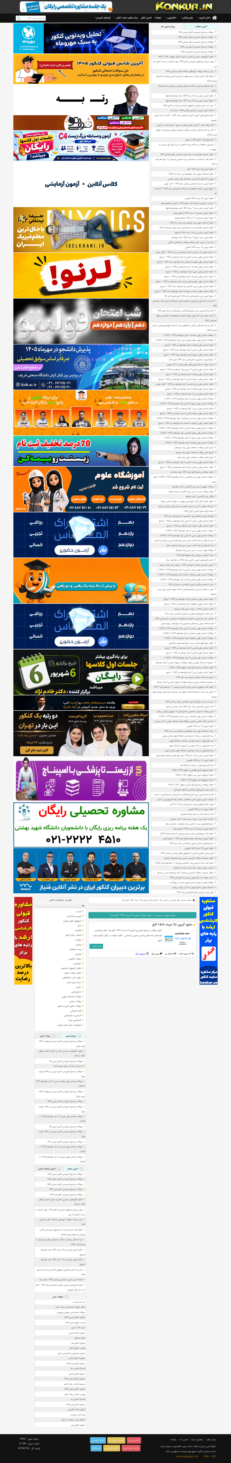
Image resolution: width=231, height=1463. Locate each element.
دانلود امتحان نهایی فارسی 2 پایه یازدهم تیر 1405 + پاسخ (190, 652)
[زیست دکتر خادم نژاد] (81, 146)
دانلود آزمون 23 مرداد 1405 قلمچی (199, 198)
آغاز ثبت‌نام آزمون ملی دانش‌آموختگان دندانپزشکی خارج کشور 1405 (185, 310)
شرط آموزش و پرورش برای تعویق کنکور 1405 (195, 555)
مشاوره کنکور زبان (78, 1425)
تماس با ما (183, 1439)
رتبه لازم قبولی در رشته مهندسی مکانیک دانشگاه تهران (191, 740)
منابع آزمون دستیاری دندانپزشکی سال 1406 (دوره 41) (191, 359)
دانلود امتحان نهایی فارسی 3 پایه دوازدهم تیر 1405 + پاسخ (189, 648)
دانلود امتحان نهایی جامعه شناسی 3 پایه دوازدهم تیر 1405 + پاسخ (186, 379)
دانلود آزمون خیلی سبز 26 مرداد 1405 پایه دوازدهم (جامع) (190, 95)
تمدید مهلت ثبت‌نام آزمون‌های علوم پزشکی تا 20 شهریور (190, 364)
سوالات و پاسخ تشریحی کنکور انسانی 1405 (196, 42)
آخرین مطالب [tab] (201, 26)
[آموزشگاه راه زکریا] (81, 702)
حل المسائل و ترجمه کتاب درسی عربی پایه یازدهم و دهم (190, 545)
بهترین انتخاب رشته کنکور (74, 1394)
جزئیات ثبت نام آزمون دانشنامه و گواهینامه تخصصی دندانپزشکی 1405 (184, 618)
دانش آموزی (204, 17)
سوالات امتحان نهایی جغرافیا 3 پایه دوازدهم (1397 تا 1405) (189, 638)
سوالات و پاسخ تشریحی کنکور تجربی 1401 (65, 1141)
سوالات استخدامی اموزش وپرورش (71, 1312)
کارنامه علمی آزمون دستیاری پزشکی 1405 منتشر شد (192, 110)
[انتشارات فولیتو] (81, 321)
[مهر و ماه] (81, 38)
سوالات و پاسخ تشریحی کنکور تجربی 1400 (65, 1101)
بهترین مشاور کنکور (77, 1348)
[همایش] (81, 733)
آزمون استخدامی (74, 916)
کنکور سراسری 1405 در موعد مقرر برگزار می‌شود (194, 609)
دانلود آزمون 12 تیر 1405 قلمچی (200, 760)
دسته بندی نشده (74, 982)
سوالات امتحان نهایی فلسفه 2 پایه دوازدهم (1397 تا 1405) (189, 442)
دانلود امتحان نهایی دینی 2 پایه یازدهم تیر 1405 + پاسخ (190, 394)
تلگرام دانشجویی (112, 1448)
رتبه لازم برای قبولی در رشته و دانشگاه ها (197, 765)
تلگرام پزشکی (134, 1440)
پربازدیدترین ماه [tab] (168, 26)
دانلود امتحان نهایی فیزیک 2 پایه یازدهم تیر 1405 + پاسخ (190, 374)
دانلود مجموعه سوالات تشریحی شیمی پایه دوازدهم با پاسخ (189, 858)
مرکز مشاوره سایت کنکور (127, 17)
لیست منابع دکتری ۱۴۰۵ (75, 1322)
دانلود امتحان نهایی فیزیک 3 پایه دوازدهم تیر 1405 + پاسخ (189, 345)
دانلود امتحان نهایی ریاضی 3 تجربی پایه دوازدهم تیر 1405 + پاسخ (186, 521)
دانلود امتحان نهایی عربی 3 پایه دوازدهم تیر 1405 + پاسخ (190, 271)
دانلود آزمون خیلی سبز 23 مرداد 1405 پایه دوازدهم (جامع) (190, 100)
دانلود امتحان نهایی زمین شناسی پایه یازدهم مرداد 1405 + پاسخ (187, 286)
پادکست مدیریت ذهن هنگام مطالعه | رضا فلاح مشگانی (191, 242)
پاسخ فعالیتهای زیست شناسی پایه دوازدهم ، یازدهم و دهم (190, 824)
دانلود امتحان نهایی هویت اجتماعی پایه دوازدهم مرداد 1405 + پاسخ (185, 262)
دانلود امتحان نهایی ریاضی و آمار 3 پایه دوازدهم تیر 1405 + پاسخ (187, 467)
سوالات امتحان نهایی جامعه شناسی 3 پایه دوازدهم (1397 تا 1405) (186, 428)
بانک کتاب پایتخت (77, 1414)
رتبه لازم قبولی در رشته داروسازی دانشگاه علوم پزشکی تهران (189, 750)
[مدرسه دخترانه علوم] (81, 489)
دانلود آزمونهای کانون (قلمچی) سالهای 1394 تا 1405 (193, 770)
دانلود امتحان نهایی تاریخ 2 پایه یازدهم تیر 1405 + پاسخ (190, 525)
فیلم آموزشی (75, 1010)
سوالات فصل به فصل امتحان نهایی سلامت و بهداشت (192, 882)
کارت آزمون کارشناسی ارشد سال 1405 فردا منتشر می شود (190, 706)
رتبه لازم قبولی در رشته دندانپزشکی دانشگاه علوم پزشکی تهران (188, 736)
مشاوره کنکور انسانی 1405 (74, 1378)
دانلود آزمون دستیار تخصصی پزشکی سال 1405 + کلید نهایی (189, 183)
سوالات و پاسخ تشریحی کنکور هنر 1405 (197, 51)
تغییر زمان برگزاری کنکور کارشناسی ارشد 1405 (195, 892)
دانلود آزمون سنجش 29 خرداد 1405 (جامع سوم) (193, 828)
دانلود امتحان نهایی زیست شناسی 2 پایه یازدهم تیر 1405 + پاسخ (187, 257)
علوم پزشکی (188, 17)
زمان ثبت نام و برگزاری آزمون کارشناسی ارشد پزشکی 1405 (189, 701)
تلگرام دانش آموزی (131, 1448)
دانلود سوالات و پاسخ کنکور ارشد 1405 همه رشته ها (192, 472)
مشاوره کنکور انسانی (77, 1358)
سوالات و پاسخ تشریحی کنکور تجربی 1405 (196, 32)
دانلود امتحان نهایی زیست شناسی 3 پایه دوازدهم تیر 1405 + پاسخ (186, 462)
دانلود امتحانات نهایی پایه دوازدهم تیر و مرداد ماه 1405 (191, 174)
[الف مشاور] (81, 580)
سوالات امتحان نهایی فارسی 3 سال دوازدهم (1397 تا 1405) (189, 657)
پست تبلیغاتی (75, 949)
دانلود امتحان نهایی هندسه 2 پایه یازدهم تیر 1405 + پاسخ (189, 266)
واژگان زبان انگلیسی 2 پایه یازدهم (200, 496)
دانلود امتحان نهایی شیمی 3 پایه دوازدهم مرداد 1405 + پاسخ (188, 350)
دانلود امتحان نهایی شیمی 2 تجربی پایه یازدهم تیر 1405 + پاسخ (187, 369)
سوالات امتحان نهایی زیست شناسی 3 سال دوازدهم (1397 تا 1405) (186, 569)
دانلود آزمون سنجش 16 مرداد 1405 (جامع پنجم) (193, 213)
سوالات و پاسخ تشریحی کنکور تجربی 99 (66, 1061)
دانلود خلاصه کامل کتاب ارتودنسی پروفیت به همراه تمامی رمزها (187, 501)
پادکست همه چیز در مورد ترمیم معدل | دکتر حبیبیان (192, 819)
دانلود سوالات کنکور (72, 973)
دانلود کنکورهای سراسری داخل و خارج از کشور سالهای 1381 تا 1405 (186, 56)
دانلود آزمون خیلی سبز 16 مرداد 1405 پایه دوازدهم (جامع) (190, 208)
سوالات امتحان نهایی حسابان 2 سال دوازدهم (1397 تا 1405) (188, 633)
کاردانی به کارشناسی (72, 1015)
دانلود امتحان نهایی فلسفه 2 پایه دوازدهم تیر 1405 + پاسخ (189, 389)
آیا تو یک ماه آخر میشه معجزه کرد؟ (68, 1066)
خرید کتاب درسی (78, 1327)
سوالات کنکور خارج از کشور (69, 1006)
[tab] (60, 905)
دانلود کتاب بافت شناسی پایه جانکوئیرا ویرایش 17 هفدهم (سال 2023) (184, 863)
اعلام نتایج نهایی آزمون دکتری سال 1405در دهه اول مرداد (190, 560)
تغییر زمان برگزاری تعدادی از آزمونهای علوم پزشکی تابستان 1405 (187, 853)
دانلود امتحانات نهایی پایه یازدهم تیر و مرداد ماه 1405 (191, 222)
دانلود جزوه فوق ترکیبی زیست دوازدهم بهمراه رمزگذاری (191, 643)
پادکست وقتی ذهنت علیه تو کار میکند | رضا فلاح (193, 868)
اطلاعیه (78, 930)
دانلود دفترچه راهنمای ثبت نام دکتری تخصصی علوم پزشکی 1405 (187, 154)
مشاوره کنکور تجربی (77, 1333)
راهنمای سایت (197, 1439)
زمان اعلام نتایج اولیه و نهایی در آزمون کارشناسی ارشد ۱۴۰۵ (189, 613)
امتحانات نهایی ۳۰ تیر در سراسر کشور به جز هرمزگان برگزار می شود (186, 506)
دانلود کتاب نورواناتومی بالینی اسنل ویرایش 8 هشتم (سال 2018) (187, 833)
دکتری (78, 987)
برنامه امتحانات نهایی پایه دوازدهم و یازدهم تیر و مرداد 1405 (189, 731)
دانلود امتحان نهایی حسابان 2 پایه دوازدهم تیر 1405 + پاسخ (189, 599)
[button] (82, 905)
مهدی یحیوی (79, 1337)
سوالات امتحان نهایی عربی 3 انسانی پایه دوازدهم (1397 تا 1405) (187, 535)
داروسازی (77, 963)
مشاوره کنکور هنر (78, 1343)
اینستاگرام (96, 1448)
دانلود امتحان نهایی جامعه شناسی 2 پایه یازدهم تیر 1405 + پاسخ (187, 413)
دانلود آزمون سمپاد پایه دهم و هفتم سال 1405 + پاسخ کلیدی (188, 838)
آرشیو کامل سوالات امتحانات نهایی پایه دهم (196, 457)
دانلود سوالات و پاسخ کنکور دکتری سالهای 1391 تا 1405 (191, 784)
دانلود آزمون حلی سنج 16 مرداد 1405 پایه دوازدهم (193, 237)
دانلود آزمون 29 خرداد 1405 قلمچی (199, 848)
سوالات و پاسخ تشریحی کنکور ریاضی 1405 (196, 37)
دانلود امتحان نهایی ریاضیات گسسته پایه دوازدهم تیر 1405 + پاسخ (186, 423)
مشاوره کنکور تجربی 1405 (74, 1317)
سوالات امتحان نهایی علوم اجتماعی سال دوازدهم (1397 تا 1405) (187, 433)
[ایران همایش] (81, 825)
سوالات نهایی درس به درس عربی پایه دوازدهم (195, 550)
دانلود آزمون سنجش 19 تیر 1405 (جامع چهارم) (194, 218)
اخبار (79, 925)
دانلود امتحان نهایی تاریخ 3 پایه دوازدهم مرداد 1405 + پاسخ (189, 354)
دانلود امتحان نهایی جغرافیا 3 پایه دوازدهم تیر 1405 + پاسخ (189, 604)
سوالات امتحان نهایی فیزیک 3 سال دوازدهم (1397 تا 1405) (189, 437)
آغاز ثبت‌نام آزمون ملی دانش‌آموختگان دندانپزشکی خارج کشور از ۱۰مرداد (184, 794)
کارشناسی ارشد (74, 1020)
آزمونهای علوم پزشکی (72, 921)
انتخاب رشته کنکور (73, 935)
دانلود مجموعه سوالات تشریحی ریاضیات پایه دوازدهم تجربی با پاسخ (185, 872)
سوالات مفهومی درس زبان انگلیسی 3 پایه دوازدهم (193, 486)
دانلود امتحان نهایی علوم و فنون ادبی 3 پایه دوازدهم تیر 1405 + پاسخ (185, 281)
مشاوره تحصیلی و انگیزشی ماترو (71, 1353)
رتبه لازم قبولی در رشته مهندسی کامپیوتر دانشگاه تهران (191, 745)
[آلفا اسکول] (81, 184)
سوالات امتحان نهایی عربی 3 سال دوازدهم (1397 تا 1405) (189, 530)
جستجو (18, 18)
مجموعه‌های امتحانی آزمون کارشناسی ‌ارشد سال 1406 (191, 843)
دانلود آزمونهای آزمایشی (71, 968)
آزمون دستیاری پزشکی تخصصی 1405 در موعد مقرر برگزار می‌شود (186, 565)
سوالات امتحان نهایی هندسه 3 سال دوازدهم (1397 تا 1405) (189, 335)
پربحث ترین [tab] (45, 1036)
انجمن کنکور (146, 17)
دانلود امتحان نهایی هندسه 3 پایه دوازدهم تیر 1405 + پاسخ (189, 276)
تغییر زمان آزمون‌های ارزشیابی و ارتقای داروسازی (194, 789)
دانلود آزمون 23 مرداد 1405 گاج (200, 169)
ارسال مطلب (211, 1439)
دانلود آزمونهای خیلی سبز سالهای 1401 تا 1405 (194, 775)
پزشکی (78, 944)
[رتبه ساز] (81, 99)
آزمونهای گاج (140, 954)
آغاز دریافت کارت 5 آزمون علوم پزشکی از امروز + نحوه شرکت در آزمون (185, 125)
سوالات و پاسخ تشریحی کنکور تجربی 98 (66, 1126)
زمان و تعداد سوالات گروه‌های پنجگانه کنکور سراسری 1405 (189, 71)
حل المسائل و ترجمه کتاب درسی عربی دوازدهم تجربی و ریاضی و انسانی (184, 540)
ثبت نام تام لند (79, 1302)
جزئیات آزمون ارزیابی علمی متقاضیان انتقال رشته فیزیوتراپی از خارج (185, 799)
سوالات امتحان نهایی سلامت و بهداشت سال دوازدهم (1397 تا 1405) (185, 418)
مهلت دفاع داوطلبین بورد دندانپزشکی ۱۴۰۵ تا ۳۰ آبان (192, 804)
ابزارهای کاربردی (103, 17)
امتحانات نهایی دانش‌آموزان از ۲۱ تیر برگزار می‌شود (193, 887)
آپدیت (78, 911)
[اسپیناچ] (81, 779)
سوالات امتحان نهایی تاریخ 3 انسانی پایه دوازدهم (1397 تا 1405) (187, 403)
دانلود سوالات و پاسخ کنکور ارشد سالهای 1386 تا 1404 (191, 667)
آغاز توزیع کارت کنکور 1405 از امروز (200, 139)
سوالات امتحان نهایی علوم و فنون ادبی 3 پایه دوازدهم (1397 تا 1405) (185, 340)
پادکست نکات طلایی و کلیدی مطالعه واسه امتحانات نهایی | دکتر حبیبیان (184, 721)
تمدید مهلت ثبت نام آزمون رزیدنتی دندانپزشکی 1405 (191, 877)
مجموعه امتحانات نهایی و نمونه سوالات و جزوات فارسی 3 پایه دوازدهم (185, 662)
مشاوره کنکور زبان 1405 (75, 1404)
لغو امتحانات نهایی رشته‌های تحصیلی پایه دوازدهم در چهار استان (187, 623)
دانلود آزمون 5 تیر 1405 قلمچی (201, 809)
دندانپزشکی (76, 992)
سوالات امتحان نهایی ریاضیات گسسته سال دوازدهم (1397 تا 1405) (186, 574)
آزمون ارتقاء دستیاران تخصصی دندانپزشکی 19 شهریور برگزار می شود (185, 711)
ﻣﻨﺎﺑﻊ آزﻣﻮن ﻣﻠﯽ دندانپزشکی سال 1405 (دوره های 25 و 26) (189, 296)
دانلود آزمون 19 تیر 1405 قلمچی (200, 726)
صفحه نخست (186, 900)
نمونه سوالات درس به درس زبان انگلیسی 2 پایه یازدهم (191, 491)
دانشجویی (171, 17)
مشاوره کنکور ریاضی (77, 1374)
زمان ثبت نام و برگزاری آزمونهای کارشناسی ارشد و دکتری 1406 (188, 105)
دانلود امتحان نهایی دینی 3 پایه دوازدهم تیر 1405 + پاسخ (190, 672)
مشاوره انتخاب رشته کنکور (74, 1384)
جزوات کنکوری (75, 958)
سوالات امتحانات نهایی (71, 996)
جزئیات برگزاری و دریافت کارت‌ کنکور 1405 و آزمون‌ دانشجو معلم (187, 203)
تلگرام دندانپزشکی (116, 1440)
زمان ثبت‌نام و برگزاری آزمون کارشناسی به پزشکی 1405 (191, 584)
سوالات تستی (75, 1001)
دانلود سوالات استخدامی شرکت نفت (70, 1307)
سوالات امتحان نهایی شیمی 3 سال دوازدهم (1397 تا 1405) (189, 398)
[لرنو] (81, 275)
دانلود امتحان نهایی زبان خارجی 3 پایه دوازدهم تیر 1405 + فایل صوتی (185, 384)
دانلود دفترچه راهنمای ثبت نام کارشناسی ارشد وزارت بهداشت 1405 (186, 227)
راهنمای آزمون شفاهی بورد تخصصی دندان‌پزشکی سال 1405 (188, 516)
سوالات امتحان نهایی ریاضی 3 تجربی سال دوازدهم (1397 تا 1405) (186, 628)
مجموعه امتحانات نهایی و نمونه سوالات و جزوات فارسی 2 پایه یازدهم (185, 682)
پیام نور (78, 954)
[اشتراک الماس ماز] (81, 535)
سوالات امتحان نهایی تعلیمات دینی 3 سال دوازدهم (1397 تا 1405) (186, 716)
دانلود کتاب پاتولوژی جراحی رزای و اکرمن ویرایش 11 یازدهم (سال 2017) (184, 687)
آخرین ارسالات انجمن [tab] (47, 1168)
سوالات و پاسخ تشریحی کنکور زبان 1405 (197, 47)
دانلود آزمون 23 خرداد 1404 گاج (172, 924)
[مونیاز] (81, 870)
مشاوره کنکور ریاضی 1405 (74, 1389)
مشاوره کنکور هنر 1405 (75, 1363)
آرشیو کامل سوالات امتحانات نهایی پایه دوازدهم (194, 447)
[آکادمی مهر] (81, 412)
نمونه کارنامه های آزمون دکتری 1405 (198, 511)
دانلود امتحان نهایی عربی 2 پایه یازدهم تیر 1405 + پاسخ (190, 408)
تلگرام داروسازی (98, 1440)
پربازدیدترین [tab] (71, 1036)
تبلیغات (158, 17)
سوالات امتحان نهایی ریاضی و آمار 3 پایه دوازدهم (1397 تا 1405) (187, 579)
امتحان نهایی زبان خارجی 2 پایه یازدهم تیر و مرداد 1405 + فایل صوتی (185, 252)
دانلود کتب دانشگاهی (71, 977)
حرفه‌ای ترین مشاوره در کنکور (73, 1419)
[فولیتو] (81, 122)
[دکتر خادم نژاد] (81, 672)
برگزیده (78, 940)
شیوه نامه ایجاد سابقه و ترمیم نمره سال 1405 (195, 677)
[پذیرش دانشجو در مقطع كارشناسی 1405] (81, 367)
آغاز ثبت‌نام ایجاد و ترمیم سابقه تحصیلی (197, 814)
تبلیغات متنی (58, 1296)
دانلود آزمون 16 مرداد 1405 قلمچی (199, 247)
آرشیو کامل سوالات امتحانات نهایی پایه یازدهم (195, 452)
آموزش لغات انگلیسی (76, 1409)
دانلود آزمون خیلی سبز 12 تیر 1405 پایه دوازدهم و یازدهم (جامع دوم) (185, 755)
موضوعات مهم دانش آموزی (69, 1025)
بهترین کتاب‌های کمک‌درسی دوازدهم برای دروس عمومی (191, 178)
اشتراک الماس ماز (78, 1368)
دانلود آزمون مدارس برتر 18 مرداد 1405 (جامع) (194, 232)
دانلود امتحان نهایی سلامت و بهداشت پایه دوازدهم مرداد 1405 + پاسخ (184, 291)
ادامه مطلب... (96, 946)
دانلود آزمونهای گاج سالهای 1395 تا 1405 (197, 780)
